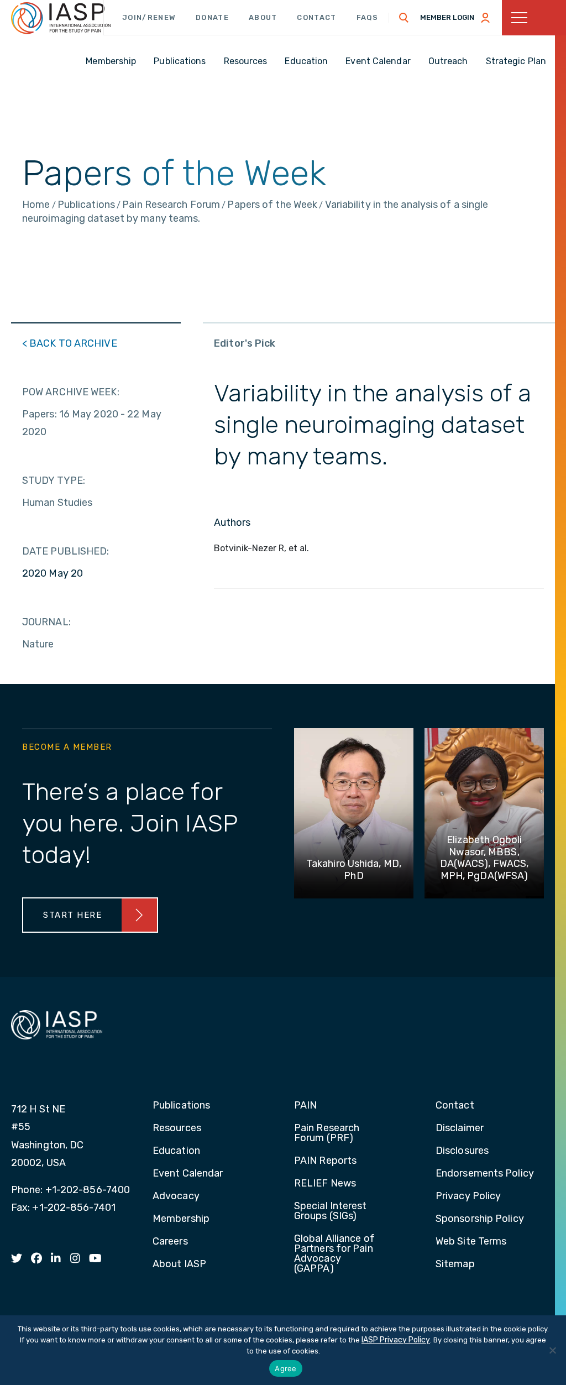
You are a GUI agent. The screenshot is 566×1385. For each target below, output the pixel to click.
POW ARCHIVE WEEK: (70, 392)
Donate (212, 17)
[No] (552, 1350)
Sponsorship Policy (480, 1219)
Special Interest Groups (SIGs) (330, 1211)
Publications (181, 1105)
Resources (177, 1128)
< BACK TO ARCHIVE (69, 343)
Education (176, 1151)
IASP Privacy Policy (395, 1340)
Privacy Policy (468, 1196)
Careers (170, 1241)
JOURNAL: (46, 622)
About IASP (179, 1264)
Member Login (447, 17)
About (263, 17)
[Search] (404, 18)
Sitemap (455, 1264)
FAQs (368, 17)
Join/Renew (149, 17)
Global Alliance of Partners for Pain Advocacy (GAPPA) (334, 1254)
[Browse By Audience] (534, 17)
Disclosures (462, 1151)
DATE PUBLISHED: (65, 551)
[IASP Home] (61, 18)
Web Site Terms (471, 1241)
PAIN (305, 1105)
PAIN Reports (325, 1161)
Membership (181, 1219)
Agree (285, 1368)
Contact (316, 17)
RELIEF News (325, 1183)
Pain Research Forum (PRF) (326, 1133)
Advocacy (176, 1196)
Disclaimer (460, 1128)
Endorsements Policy (485, 1173)
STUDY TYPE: (53, 480)
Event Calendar (188, 1173)
